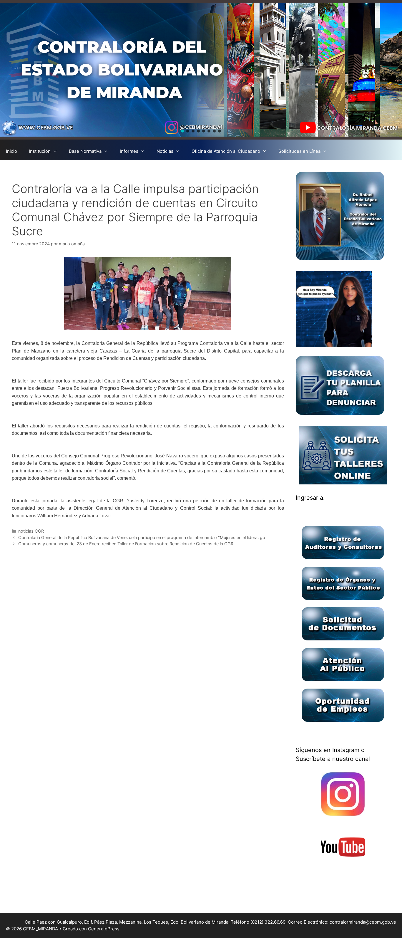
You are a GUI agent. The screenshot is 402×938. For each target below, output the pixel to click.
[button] (182, 131)
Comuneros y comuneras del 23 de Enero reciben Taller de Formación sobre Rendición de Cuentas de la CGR (125, 543)
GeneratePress (103, 929)
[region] (201, 70)
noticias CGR (31, 530)
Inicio (11, 151)
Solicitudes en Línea (299, 151)
